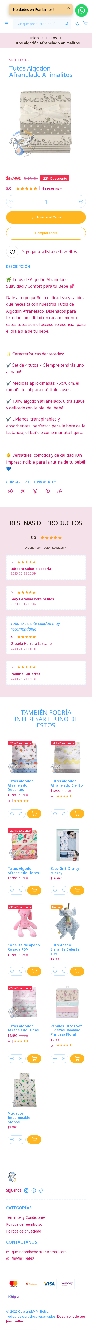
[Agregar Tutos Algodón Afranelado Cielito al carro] (77, 813)
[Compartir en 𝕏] (22, 491)
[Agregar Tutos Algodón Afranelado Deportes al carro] (34, 813)
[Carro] (85, 24)
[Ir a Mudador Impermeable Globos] (24, 1089)
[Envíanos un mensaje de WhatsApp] (81, 10)
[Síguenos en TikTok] (41, 1190)
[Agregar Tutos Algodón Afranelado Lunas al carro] (34, 1058)
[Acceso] (77, 24)
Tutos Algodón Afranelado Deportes (21, 785)
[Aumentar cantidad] (81, 201)
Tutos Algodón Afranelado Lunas (23, 1028)
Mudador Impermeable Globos (19, 1117)
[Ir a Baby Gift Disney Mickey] (67, 845)
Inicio (34, 38)
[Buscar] (66, 24)
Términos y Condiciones (26, 1217)
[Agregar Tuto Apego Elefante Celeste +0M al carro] (77, 971)
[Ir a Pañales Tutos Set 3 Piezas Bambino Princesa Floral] (67, 1002)
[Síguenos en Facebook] (33, 1190)
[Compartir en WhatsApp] (35, 491)
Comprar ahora (46, 233)
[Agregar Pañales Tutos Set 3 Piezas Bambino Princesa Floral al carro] (77, 1058)
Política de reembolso (24, 1224)
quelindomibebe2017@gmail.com (39, 1251)
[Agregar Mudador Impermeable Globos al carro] (34, 1139)
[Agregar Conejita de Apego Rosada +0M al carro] (34, 971)
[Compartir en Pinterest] (47, 491)
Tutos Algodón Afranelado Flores (23, 870)
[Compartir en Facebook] (10, 491)
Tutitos (51, 38)
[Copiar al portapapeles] (60, 491)
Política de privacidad (23, 1231)
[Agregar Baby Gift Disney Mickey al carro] (77, 890)
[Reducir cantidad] (10, 201)
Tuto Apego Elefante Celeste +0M (65, 949)
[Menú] (6, 24)
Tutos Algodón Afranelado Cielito (67, 783)
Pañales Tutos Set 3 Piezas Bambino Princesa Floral (66, 1030)
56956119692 (23, 1258)
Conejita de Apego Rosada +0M (24, 947)
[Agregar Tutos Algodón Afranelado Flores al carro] (34, 890)
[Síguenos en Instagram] (26, 1190)
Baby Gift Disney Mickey (65, 870)
